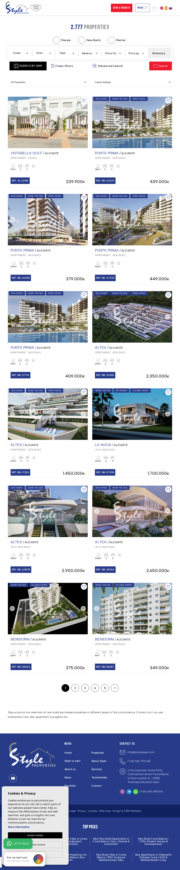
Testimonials (99, 777)
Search (163, 66)
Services (96, 769)
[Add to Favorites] (84, 100)
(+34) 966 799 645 (138, 761)
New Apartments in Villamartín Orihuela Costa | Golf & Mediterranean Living (153, 857)
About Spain (98, 761)
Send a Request (121, 7)
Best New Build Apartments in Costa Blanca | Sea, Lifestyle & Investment (111, 841)
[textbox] (21, 53)
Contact (96, 785)
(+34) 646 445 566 (151, 791)
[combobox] (20, 52)
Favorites (70, 785)
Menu (140, 7)
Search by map (30, 65)
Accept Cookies (35, 835)
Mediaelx (136, 810)
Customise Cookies (35, 844)
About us (70, 769)
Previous (11, 122)
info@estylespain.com (140, 752)
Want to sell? (73, 761)
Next (84, 122)
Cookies (92, 810)
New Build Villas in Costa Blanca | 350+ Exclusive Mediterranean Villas (111, 857)
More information (19, 827)
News (68, 777)
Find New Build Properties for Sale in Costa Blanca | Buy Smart (69, 857)
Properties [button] (97, 752)
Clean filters (64, 66)
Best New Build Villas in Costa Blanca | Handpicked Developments (69, 841)
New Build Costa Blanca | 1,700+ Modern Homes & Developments (153, 841)
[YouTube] (13, 778)
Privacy (82, 810)
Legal (72, 810)
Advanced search (110, 66)
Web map (105, 810)
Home (68, 752)
